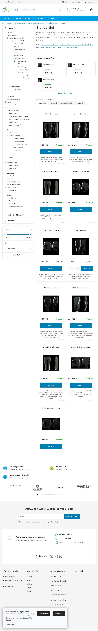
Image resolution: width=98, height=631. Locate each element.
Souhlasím (58, 613)
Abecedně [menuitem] (79, 103)
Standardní (22, 61)
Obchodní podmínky (8, 2)
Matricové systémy (12, 35)
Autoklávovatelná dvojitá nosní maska (20, 119)
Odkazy (29, 588)
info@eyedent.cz (67, 534)
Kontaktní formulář (7, 586)
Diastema (21, 64)
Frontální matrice (19, 58)
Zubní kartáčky (13, 165)
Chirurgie (10, 108)
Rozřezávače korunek (13, 99)
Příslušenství (17, 89)
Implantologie (13, 198)
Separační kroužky (19, 50)
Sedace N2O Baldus (13, 111)
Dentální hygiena (12, 162)
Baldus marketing (14, 122)
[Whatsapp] (60, 556)
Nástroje (11, 158)
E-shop (10, 28)
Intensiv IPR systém (14, 136)
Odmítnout (44, 613)
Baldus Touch (13, 113)
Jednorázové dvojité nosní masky (19, 116)
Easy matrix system (14, 87)
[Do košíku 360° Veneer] (87, 268)
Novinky (11, 221)
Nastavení (10, 625)
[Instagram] (56, 556)
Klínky (15, 52)
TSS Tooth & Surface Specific (24, 71)
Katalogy (29, 584)
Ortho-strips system (19, 141)
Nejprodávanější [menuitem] (66, 103)
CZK (66, 2)
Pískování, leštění (19, 44)
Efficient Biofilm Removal (50, 45)
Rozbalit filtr (17, 255)
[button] (34, 494)
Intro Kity (16, 47)
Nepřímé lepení (13, 155)
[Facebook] (51, 556)
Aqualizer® (10, 176)
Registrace (91, 2)
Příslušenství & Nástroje (21, 41)
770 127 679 (74, 9)
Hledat (60, 9)
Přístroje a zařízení (12, 105)
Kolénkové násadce (19, 138)
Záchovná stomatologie (16, 207)
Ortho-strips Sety (19, 147)
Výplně (9, 102)
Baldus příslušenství (14, 125)
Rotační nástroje (11, 187)
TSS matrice (26, 78)
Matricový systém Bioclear (17, 38)
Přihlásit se (71, 517)
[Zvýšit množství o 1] (78, 268)
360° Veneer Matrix (70, 47)
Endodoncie (10, 96)
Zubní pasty (12, 168)
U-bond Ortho (13, 133)
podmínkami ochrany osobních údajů (47, 522)
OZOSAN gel (11, 173)
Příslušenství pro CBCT (13, 182)
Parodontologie (13, 204)
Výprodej (9, 32)
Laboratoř (10, 179)
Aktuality (29, 591)
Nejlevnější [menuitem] (42, 103)
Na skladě (19, 249)
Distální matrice (18, 55)
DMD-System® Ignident (14, 185)
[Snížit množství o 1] (71, 268)
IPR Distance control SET (21, 144)
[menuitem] (7, 18)
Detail (51, 151)
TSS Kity (25, 75)
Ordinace (29, 577)
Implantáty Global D (15, 215)
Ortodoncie (10, 130)
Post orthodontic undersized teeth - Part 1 (74, 45)
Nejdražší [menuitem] (53, 103)
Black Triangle (22, 67)
